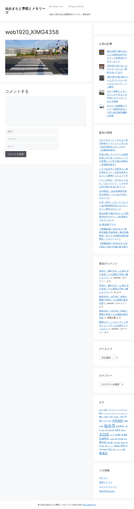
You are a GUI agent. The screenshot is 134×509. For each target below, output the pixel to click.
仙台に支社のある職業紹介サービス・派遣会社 (70, 14)
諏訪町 (105, 449)
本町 (125, 439)
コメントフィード (108, 486)
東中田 (103, 442)
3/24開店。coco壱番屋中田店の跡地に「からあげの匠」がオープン (113, 194)
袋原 (123, 446)
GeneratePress (89, 505)
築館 (102, 446)
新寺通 (120, 439)
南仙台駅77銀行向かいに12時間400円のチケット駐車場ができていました (114, 216)
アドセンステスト (76, 6)
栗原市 (123, 443)
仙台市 (109, 425)
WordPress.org (107, 491)
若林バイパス (109, 446)
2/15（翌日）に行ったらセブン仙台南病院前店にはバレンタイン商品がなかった (113, 205)
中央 (111, 416)
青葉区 (103, 453)
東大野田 (117, 443)
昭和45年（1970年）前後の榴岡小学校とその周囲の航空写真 (113, 300)
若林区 (117, 446)
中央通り (116, 417)
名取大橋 (111, 430)
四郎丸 (123, 430)
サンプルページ (56, 6)
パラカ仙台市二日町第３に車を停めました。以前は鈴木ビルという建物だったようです (113, 172)
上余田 (105, 417)
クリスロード (112, 410)
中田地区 (117, 420)
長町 (123, 449)
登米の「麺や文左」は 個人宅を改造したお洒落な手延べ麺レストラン (114, 274)
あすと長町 (103, 410)
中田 (122, 416)
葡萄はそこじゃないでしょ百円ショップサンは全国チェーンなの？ (113, 325)
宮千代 (112, 435)
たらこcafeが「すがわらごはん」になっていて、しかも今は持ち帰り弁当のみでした (113, 183)
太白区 (104, 434)
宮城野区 (104, 438)
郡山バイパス (117, 449)
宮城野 (124, 435)
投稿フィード (105, 482)
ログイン (103, 478)
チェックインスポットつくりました (114, 413)
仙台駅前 (120, 426)
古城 (102, 430)
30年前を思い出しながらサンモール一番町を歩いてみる (117, 69)
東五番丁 (110, 443)
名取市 (118, 430)
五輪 (126, 421)
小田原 (112, 439)
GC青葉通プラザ (107, 224)
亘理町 (101, 426)
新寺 (116, 439)
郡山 (110, 449)
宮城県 (118, 435)
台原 (106, 430)
